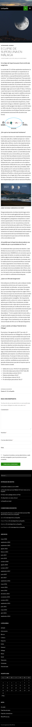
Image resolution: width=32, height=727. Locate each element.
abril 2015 (4, 613)
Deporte (3, 641)
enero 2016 (4, 590)
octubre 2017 (4, 568)
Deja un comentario (20, 58)
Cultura (3, 637)
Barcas (3, 634)
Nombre (4, 432)
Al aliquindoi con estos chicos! (9, 498)
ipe (13, 58)
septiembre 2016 (5, 581)
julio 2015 (3, 606)
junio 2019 (4, 558)
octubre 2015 (4, 600)
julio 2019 (3, 555)
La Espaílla (4, 8)
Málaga (3, 650)
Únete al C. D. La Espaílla (7, 390)
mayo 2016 (4, 584)
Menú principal (30, 8)
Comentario (5, 409)
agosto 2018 (4, 564)
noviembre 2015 (5, 597)
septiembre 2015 (5, 603)
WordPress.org (5, 716)
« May (3, 695)
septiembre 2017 (5, 571)
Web (2, 447)
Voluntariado (4, 666)
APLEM (3, 628)
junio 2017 (4, 574)
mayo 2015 (4, 610)
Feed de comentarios (6, 713)
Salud (2, 657)
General (11, 45)
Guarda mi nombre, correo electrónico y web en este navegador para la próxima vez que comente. (15, 457)
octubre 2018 (4, 561)
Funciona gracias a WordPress (8, 724)
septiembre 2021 (5, 545)
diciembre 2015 (5, 593)
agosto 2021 (4, 548)
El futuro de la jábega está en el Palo (11, 494)
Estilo (2, 644)
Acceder (3, 707)
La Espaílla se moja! (6, 501)
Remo (2, 653)
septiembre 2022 (5, 542)
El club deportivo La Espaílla (12, 517)
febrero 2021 (4, 552)
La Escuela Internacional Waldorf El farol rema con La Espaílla (15, 513)
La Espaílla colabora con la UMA (10, 486)
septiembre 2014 (5, 616)
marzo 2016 (4, 587)
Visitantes (3, 663)
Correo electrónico (7, 440)
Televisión (3, 660)
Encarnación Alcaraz (6, 513)
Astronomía (4, 45)
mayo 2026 (4, 539)
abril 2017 (4, 577)
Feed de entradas (5, 710)
